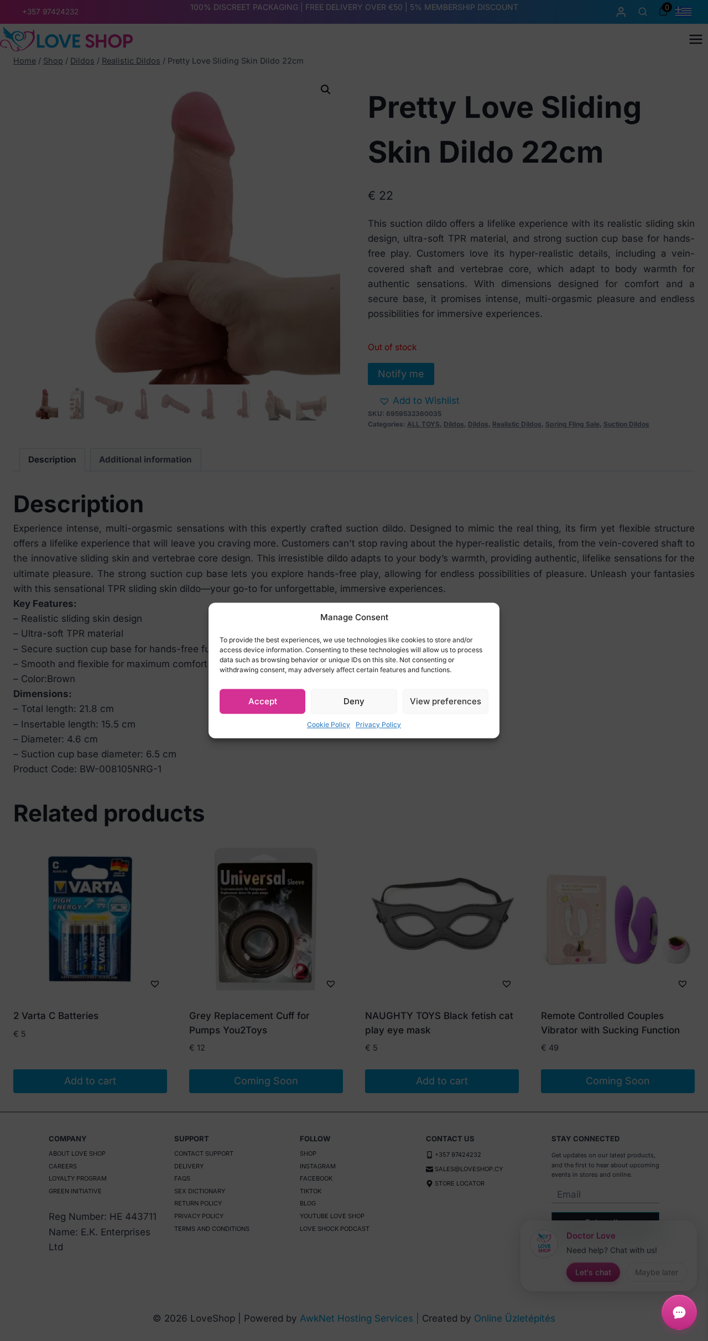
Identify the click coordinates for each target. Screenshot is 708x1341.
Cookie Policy (328, 724)
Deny (354, 701)
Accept (262, 701)
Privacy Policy (378, 724)
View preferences (445, 701)
